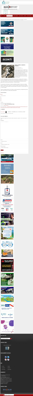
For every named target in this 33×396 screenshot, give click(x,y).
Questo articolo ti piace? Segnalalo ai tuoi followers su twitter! (13, 104)
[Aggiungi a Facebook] (5, 104)
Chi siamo (3, 366)
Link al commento (3, 111)
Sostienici (9, 367)
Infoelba (4, 393)
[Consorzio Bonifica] (7, 298)
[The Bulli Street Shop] (7, 253)
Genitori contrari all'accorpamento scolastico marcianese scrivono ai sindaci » (11, 107)
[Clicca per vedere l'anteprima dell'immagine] (7, 71)
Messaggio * (2, 120)
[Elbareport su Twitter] (8, 357)
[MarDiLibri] (7, 46)
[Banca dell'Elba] (7, 306)
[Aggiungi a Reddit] (11, 104)
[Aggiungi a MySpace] (12, 104)
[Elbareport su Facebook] (6, 357)
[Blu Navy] (7, 23)
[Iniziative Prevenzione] (7, 265)
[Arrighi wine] (7, 179)
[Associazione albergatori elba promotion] (7, 39)
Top (0, 392)
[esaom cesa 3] (7, 158)
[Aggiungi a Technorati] (10, 104)
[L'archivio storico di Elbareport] (7, 348)
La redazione (3, 367)
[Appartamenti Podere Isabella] (7, 326)
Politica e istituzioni (6, 105)
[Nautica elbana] (7, 315)
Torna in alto (2, 152)
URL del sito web (3, 146)
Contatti (9, 366)
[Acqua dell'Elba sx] (5, 2)
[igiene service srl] (7, 279)
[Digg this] (7, 104)
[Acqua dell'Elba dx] (5, 12)
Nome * (2, 139)
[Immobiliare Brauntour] (7, 168)
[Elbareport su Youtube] (6, 359)
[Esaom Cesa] (7, 59)
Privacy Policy (3, 369)
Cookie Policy (9, 369)
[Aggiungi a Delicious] (6, 104)
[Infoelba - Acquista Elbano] (7, 232)
